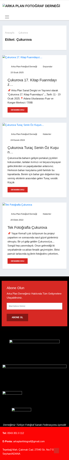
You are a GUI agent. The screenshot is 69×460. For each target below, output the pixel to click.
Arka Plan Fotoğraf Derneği (24, 66)
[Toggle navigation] (6, 17)
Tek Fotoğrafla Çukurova (27, 227)
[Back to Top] (56, 450)
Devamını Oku (17, 110)
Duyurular (47, 66)
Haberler (46, 134)
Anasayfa (9, 32)
